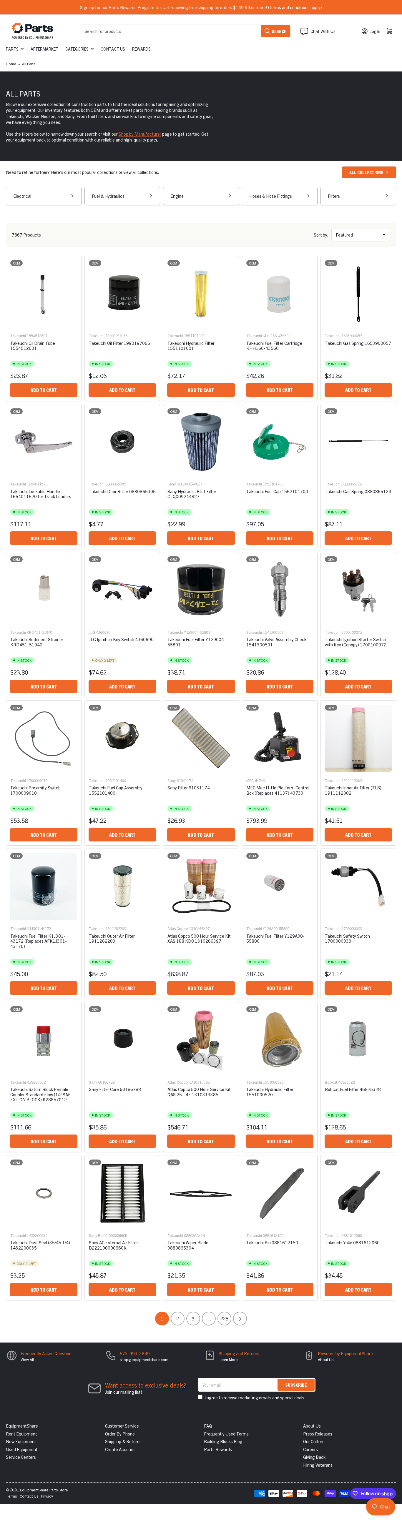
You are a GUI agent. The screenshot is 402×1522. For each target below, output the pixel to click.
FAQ (208, 1425)
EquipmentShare (22, 1425)
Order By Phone (120, 1433)
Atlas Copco (177, 928)
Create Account (120, 1449)
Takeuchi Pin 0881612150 (272, 1242)
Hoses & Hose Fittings (270, 196)
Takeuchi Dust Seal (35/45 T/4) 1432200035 (40, 1245)
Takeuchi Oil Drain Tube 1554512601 (32, 345)
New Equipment (21, 1441)
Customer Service (122, 1425)
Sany (171, 483)
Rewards (141, 48)
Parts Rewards (218, 1449)
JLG (92, 632)
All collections (366, 172)
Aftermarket (44, 48)
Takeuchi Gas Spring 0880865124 (358, 491)
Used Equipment (22, 1449)
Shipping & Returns (123, 1441)
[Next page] (240, 1318)
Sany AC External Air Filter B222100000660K (113, 1245)
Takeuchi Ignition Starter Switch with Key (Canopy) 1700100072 (355, 641)
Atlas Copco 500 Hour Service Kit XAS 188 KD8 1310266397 (199, 938)
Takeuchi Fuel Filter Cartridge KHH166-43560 (274, 345)
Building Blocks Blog (223, 1441)
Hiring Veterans (318, 1465)
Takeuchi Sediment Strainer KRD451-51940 (36, 641)
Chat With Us (322, 31)
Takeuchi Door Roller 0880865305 (122, 491)
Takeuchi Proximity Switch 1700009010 (35, 790)
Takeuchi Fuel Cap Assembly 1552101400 (115, 790)
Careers (310, 1449)
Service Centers (21, 1457)
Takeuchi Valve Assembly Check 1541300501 (276, 641)
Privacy (47, 1495)
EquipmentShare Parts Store (44, 1489)
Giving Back (314, 1457)
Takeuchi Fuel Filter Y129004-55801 (196, 641)
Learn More (228, 1359)
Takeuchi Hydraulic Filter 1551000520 (269, 1091)
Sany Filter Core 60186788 (115, 1089)
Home (11, 63)
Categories (77, 48)
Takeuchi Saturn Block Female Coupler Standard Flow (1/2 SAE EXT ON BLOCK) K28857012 (40, 1094)
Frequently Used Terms (226, 1433)
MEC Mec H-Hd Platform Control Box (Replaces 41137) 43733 (277, 790)
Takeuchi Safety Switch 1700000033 (347, 938)
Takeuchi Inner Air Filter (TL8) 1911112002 (353, 790)
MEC (250, 780)
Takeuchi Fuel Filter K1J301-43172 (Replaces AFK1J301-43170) (38, 941)
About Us (325, 1359)
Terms (11, 1495)
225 (224, 1318)
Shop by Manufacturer (140, 134)
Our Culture (314, 1441)
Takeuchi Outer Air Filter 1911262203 (112, 938)
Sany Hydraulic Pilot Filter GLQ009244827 (191, 493)
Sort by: (321, 234)
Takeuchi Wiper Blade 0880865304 (187, 1245)
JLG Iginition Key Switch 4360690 (121, 639)
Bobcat (331, 1081)
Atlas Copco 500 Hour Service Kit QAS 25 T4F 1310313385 (199, 1091)
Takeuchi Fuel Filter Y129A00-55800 (275, 938)
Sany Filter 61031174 (188, 787)
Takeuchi (18, 335)
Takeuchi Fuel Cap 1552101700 (277, 491)
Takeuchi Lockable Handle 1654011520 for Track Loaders (40, 493)
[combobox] (185, 31)
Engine (177, 196)
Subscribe (296, 1385)
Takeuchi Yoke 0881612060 (352, 1242)
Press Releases (317, 1433)
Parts (12, 48)
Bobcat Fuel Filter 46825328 (353, 1089)
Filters (334, 196)
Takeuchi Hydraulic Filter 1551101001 (191, 345)
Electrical (22, 196)
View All (27, 1359)
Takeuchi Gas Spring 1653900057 (358, 343)
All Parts (28, 63)
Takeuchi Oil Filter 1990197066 (119, 343)
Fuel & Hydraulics (108, 196)
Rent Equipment (21, 1433)
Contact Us (113, 48)
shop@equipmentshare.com (144, 1359)
